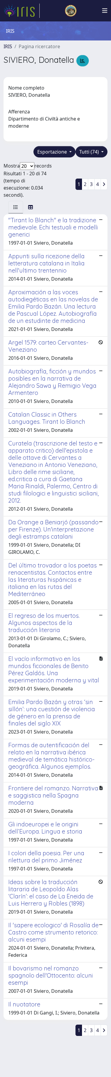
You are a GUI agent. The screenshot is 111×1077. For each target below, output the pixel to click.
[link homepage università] (70, 11)
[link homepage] (22, 11)
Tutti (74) (89, 152)
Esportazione (52, 152)
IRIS (8, 46)
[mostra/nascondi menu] (104, 11)
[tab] (15, 207)
